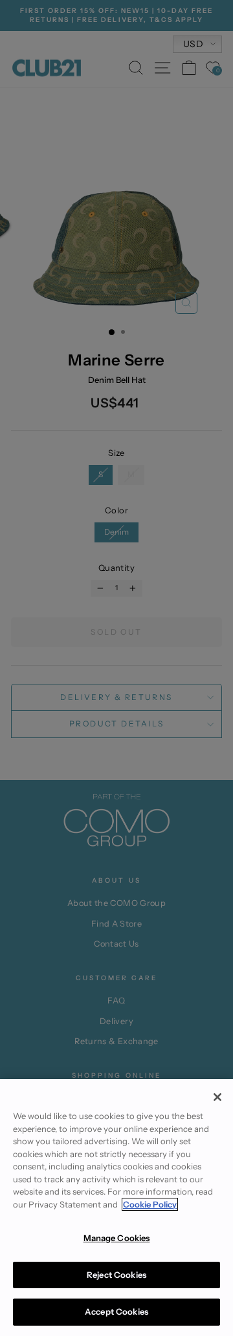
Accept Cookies (116, 1311)
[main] (116, 1207)
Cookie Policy (150, 1204)
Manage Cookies (116, 1238)
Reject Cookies (116, 1274)
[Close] (217, 1097)
